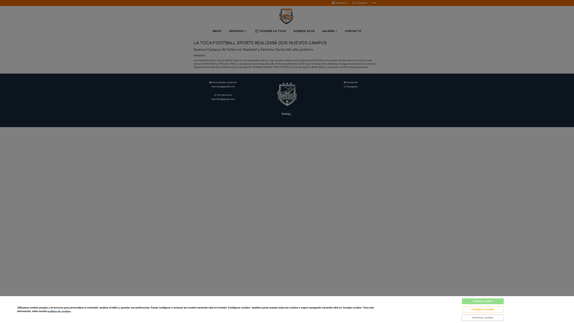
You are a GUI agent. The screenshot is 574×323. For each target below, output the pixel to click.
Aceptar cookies (483, 301)
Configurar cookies (482, 309)
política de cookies (59, 311)
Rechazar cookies (483, 317)
